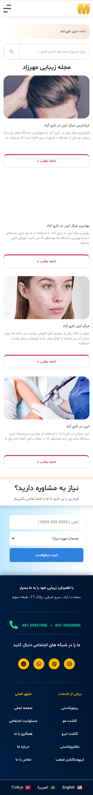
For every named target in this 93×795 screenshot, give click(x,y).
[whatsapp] (38, 663)
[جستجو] (11, 51)
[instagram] (69, 663)
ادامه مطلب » (46, 161)
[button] (7, 8)
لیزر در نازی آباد (77, 426)
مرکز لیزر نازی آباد (76, 326)
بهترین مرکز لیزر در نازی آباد (68, 225)
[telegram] (23, 663)
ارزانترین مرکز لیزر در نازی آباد (66, 125)
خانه (83, 31)
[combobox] (54, 51)
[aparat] (54, 663)
